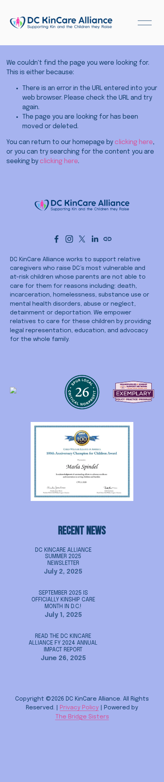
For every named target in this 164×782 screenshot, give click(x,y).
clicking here (134, 142)
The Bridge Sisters (82, 717)
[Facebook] (57, 239)
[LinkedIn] (95, 239)
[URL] (107, 239)
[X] (82, 239)
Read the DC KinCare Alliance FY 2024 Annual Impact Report (63, 643)
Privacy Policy (79, 708)
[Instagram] (69, 239)
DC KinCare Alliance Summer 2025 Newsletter (63, 556)
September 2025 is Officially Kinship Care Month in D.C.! (63, 599)
